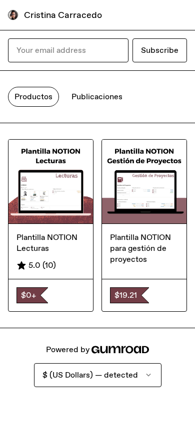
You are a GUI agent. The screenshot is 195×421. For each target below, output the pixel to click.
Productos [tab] (33, 96)
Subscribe (159, 50)
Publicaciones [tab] (97, 96)
